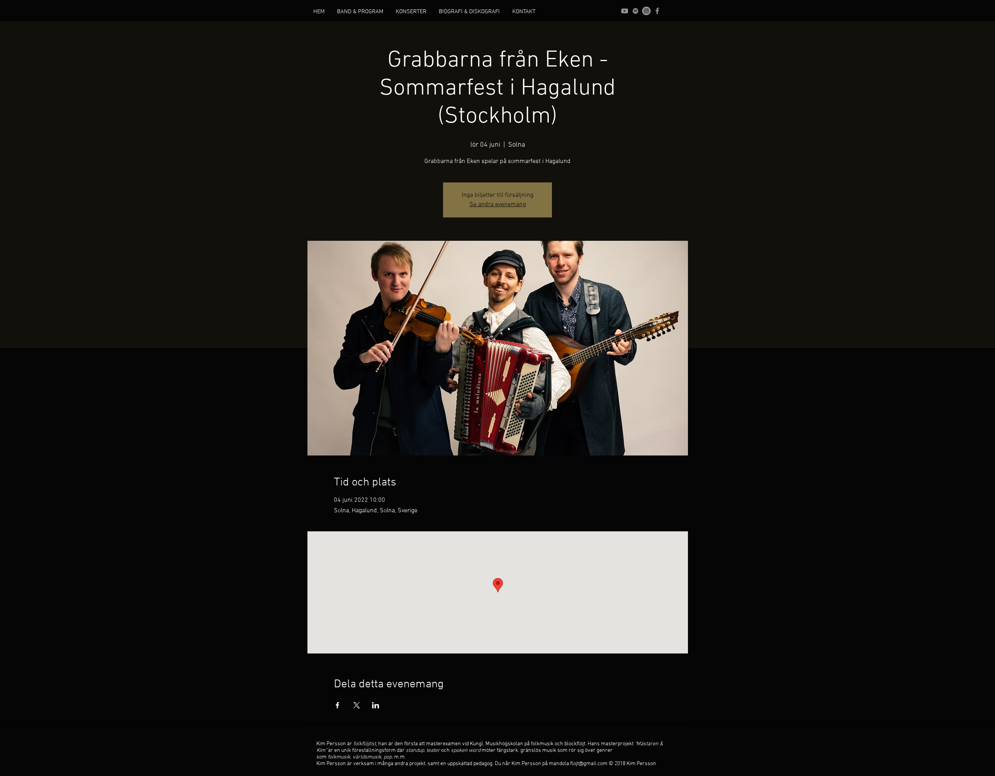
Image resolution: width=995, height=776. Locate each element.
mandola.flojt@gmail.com (578, 763)
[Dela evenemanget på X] (356, 705)
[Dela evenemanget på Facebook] (337, 705)
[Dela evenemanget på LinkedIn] (375, 705)
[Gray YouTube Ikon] (624, 11)
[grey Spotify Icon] (635, 11)
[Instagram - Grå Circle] (646, 11)
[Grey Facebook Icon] (657, 11)
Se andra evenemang (498, 204)
